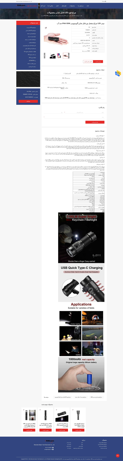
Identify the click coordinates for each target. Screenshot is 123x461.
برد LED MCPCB (32, 60)
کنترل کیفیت (68, 446)
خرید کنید (43, 5)
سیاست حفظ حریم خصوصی (78, 448)
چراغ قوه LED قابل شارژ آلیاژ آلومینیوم (63, 397)
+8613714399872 (29, 97)
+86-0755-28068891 (27, 94)
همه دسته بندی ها (104, 448)
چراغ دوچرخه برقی (32, 36)
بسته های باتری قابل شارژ (30, 48)
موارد (82, 444)
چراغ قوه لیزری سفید (31, 33)
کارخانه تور (69, 444)
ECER (61, 459)
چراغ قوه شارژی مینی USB (96, 397)
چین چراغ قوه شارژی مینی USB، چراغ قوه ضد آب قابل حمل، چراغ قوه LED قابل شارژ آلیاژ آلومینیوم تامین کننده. (82, 459)
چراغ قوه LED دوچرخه (31, 27)
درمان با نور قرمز (32, 66)
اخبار (82, 442)
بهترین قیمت (98, 61)
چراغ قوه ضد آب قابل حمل (80, 397)
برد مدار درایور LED (32, 54)
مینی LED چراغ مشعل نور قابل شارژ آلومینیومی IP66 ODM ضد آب (62, 425)
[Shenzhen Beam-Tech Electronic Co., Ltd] (21, 5)
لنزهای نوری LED (32, 57)
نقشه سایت (81, 446)
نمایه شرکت (69, 442)
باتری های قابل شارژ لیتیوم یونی (29, 45)
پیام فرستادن (95, 122)
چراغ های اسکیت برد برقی (30, 39)
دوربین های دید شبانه (31, 63)
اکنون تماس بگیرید (88, 61)
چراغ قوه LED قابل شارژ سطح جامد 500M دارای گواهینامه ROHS (79, 425)
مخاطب (28, 101)
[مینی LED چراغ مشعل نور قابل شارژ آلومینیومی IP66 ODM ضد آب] (56, 38)
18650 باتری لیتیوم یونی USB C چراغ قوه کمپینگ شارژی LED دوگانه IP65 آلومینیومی (29, 425)
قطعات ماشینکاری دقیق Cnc (30, 51)
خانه (81, 15)
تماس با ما (69, 448)
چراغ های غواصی (32, 42)
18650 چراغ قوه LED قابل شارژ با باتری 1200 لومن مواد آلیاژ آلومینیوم (45, 425)
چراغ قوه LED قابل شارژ (74, 15)
